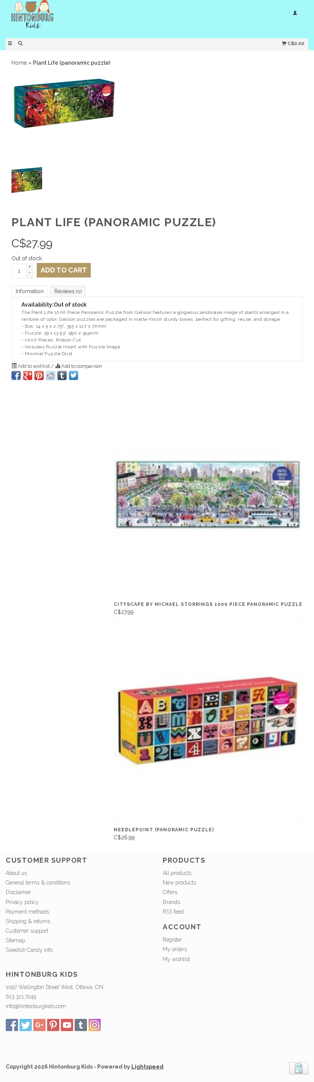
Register (172, 940)
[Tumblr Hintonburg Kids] (81, 1025)
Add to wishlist (33, 366)
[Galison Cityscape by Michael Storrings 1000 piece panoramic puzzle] (208, 495)
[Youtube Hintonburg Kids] (67, 1025)
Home (19, 63)
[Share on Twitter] (73, 375)
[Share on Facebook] (16, 375)
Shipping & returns (28, 921)
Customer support (27, 931)
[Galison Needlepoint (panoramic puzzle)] (208, 720)
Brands (171, 902)
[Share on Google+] (27, 375)
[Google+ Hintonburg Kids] (39, 1025)
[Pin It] (39, 375)
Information (30, 291)
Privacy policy (22, 902)
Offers (170, 892)
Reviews (68, 291)
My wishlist (176, 959)
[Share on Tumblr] (62, 375)
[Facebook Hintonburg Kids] (12, 1025)
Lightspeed (147, 1067)
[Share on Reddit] (50, 375)
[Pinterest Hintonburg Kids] (53, 1025)
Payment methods (27, 912)
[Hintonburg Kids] (81, 18)
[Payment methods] (298, 1068)
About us (16, 873)
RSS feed (173, 912)
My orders (175, 949)
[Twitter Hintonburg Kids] (26, 1025)
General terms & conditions (38, 883)
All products (177, 873)
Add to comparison (81, 366)
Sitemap (15, 940)
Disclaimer (18, 892)
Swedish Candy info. (30, 950)
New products (179, 883)
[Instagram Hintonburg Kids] (94, 1025)
